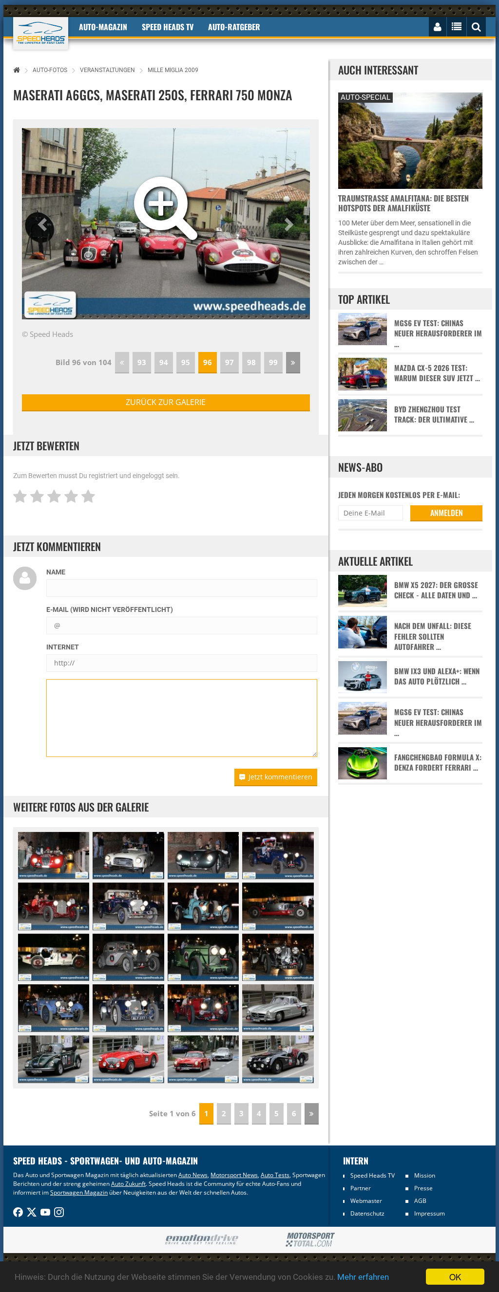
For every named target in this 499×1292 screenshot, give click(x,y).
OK (455, 1277)
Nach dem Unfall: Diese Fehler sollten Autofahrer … (432, 636)
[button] (43, 224)
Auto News (193, 1175)
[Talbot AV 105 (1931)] (203, 957)
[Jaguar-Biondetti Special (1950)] (53, 856)
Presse (423, 1188)
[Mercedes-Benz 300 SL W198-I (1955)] (277, 1008)
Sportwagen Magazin (79, 1192)
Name (55, 572)
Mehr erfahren (363, 1277)
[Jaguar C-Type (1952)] (203, 856)
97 (229, 362)
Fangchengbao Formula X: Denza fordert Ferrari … (437, 762)
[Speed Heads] (40, 33)
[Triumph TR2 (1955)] (277, 1059)
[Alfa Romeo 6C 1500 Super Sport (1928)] (53, 906)
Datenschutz (367, 1213)
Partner (360, 1188)
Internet (62, 647)
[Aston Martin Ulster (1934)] (203, 1008)
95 (185, 362)
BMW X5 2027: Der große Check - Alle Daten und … (436, 590)
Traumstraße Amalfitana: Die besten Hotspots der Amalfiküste (403, 203)
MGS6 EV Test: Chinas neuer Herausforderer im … (438, 333)
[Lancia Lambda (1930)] (128, 957)
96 (207, 362)
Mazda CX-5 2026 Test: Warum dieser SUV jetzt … (437, 373)
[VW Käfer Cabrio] (53, 1059)
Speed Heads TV (372, 1175)
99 (273, 362)
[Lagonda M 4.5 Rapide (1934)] (277, 957)
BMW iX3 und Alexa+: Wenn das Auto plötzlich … (437, 676)
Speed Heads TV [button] (167, 27)
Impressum (429, 1213)
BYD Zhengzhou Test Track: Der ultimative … (434, 414)
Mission (424, 1175)
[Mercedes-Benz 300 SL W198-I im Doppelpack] (203, 1059)
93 (141, 362)
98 (251, 362)
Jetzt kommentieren (280, 776)
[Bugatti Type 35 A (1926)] (53, 957)
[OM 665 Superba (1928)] (277, 906)
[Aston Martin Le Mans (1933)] (53, 1008)
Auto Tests (275, 1175)
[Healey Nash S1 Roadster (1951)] (128, 856)
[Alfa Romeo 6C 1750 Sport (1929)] (128, 906)
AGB (420, 1201)
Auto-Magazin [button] (103, 27)
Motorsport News (234, 1175)
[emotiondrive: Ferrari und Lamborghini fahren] (201, 1240)
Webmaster (366, 1201)
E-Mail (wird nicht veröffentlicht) (109, 609)
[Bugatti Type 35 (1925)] (203, 906)
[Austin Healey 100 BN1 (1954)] (128, 1059)
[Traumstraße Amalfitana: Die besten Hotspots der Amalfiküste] (410, 139)
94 (163, 362)
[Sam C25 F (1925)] (277, 856)
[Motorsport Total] (310, 1240)
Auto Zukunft (128, 1184)
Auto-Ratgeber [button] (234, 27)
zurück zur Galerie (166, 402)
